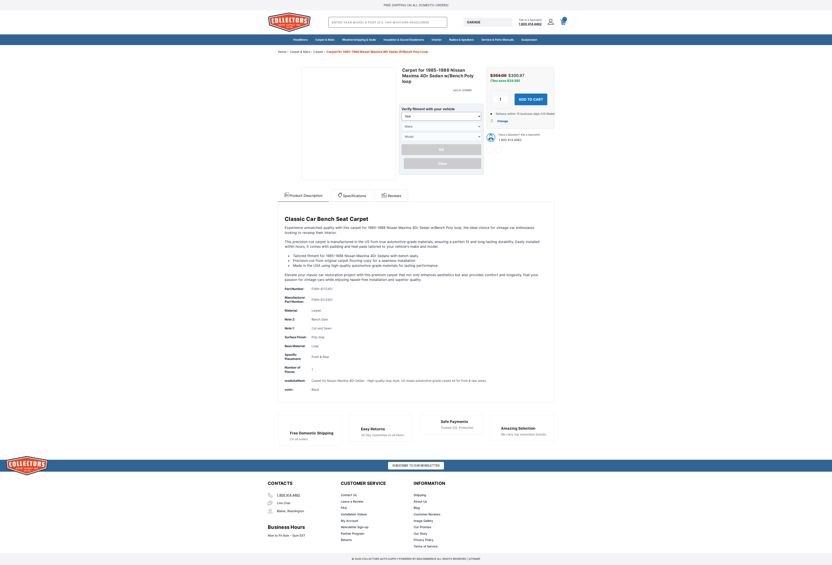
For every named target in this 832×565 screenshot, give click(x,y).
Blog (417, 508)
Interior (437, 39)
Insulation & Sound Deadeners (404, 39)
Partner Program (352, 533)
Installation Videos (354, 514)
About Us (420, 501)
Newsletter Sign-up (355, 527)
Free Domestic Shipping (311, 433)
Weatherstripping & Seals (359, 39)
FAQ (344, 508)
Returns (346, 540)
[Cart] (562, 22)
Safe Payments (454, 421)
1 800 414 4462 (510, 140)
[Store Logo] (27, 465)
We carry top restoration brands (523, 434)
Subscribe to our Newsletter (416, 465)
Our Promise (422, 527)
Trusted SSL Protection (457, 427)
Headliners (300, 39)
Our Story (420, 533)
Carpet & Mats (325, 39)
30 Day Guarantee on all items (382, 435)
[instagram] (504, 483)
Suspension (529, 39)
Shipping (420, 495)
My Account (349, 521)
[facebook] (490, 149)
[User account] (550, 22)
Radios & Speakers (461, 39)
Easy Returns (373, 429)
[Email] (499, 149)
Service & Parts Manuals (497, 39)
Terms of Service (426, 546)
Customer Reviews (427, 514)
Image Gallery (423, 521)
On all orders (299, 439)
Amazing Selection (518, 428)
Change (502, 121)
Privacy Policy (424, 540)
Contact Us (349, 495)
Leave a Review (352, 501)
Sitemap (474, 558)
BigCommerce (426, 558)
